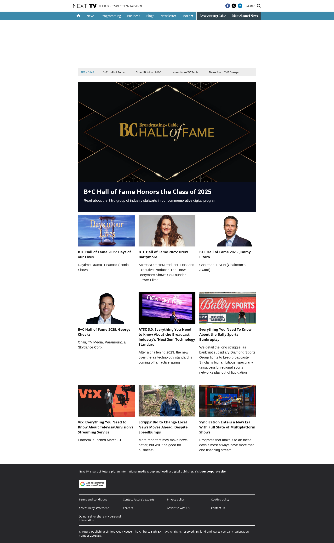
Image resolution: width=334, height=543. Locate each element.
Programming (111, 16)
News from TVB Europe (224, 72)
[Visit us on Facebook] (227, 5)
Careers (128, 508)
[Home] (78, 16)
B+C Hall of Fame (114, 72)
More (186, 16)
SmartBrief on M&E (148, 72)
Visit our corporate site (210, 471)
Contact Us (218, 508)
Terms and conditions (93, 499)
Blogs (150, 16)
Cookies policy (220, 499)
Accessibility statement (94, 508)
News (91, 16)
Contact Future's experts (138, 499)
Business (133, 16)
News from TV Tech (185, 72)
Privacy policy (175, 499)
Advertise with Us (178, 508)
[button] (253, 6)
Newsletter (168, 16)
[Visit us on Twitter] (234, 5)
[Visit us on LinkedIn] (240, 5)
